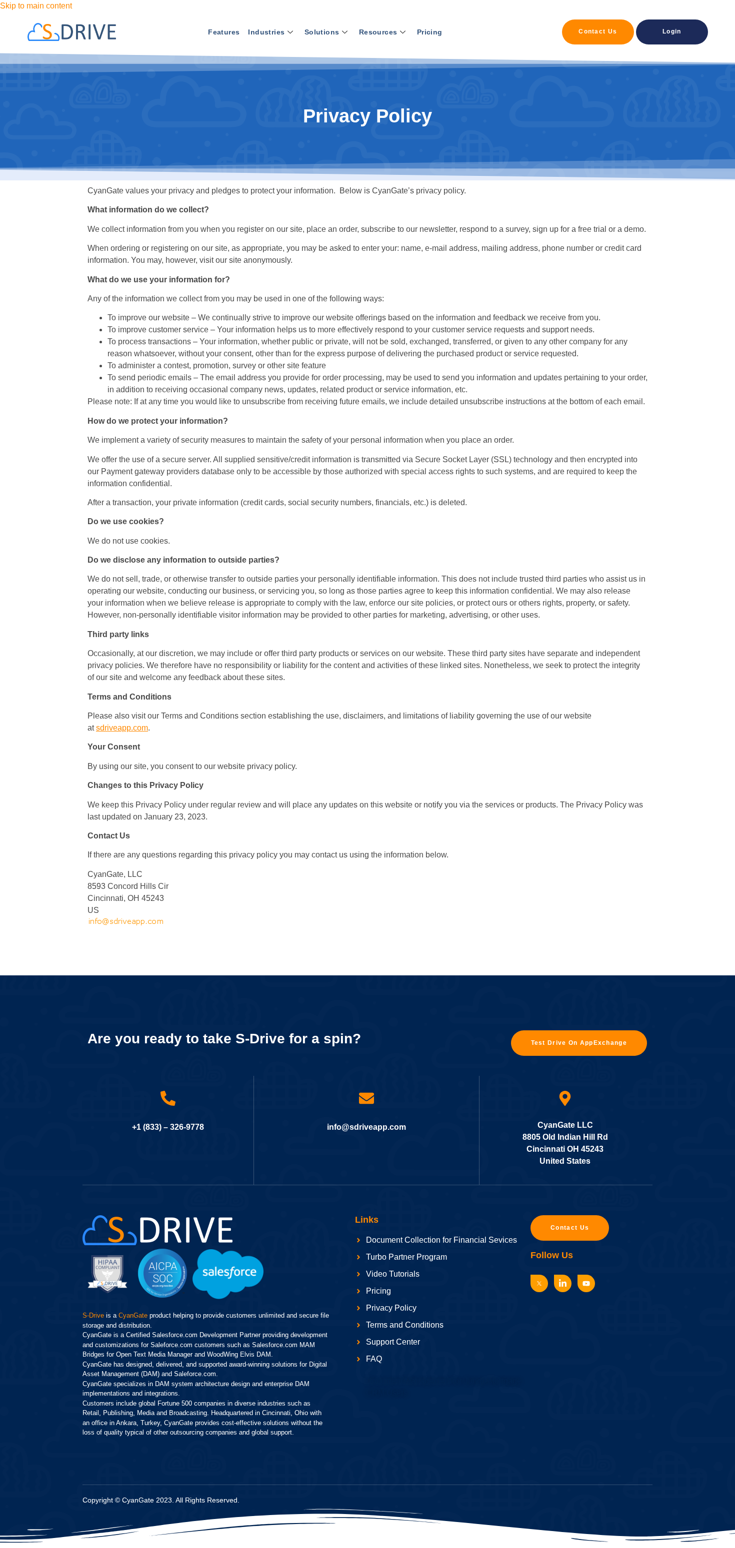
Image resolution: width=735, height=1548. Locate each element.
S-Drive (93, 1315)
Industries (266, 32)
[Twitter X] (539, 1283)
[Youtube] (586, 1283)
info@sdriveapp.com (366, 1127)
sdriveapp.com (122, 728)
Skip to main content (36, 5)
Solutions (322, 32)
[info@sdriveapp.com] (366, 1098)
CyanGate (133, 1315)
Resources (378, 32)
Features (224, 32)
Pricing (429, 32)
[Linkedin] (563, 1283)
